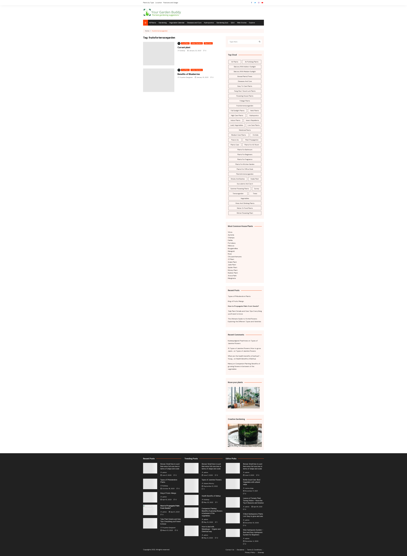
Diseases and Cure (194, 23)
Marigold (231, 251)
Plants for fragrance (244, 159)
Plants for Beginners (244, 154)
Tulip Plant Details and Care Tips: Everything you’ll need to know (245, 312)
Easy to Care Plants (245, 86)
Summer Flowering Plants (240, 189)
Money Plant (233, 270)
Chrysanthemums (235, 257)
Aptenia (231, 235)
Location (158, 3)
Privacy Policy (250, 552)
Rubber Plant (233, 273)
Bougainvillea (233, 248)
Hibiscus (231, 246)
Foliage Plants (245, 101)
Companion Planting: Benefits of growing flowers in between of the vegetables (244, 366)
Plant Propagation (251, 140)
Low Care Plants (254, 125)
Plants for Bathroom (244, 150)
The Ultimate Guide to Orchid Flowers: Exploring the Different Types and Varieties (244, 320)
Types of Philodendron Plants (239, 296)
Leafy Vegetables (236, 125)
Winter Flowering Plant (245, 213)
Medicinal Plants (245, 130)
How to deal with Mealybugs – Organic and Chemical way (211, 529)
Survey (256, 189)
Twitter (255, 2)
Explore (252, 23)
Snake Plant (255, 179)
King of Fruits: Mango (236, 301)
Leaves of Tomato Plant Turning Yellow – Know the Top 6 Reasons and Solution (253, 500)
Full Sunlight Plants (237, 111)
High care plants (237, 115)
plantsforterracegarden (244, 174)
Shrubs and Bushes (238, 179)
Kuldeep (182, 51)
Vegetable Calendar (177, 23)
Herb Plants (254, 111)
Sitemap (261, 552)
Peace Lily (235, 140)
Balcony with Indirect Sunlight (245, 67)
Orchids (255, 135)
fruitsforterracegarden (244, 106)
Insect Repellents (252, 120)
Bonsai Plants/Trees (245, 76)
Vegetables (245, 198)
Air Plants (234, 62)
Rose (230, 254)
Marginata (232, 278)
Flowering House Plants (244, 96)
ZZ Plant (231, 259)
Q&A (233, 23)
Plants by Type (148, 3)
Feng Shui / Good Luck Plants (245, 91)
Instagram (258, 2)
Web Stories (242, 23)
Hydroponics (209, 23)
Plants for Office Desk (245, 169)
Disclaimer (240, 550)
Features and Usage (170, 3)
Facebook (251, 2)
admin (164, 472)
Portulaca (231, 243)
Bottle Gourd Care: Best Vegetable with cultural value (251, 482)
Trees (255, 194)
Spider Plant (232, 267)
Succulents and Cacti (245, 184)
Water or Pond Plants (245, 208)
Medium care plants (238, 135)
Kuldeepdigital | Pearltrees (238, 341)
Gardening (163, 23)
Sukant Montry (209, 483)
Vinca (230, 232)
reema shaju (249, 488)
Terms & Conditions (254, 550)
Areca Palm (232, 275)
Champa (231, 238)
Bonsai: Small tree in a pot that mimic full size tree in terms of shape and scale (170, 466)
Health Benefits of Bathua (246, 359)
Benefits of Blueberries (189, 74)
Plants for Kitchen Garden (244, 164)
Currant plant (184, 47)
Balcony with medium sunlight (245, 72)
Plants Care (235, 145)
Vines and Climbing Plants (244, 203)
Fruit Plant (185, 43)
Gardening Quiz (222, 23)
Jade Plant (232, 265)
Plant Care (208, 43)
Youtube (262, 2)
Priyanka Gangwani (186, 77)
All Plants (152, 23)
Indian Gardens (197, 43)
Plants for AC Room (252, 145)
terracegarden (238, 194)
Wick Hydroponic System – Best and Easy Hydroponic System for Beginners (253, 532)
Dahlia (230, 240)
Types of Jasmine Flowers (246, 351)
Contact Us (230, 550)
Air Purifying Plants (251, 62)
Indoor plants (235, 120)
